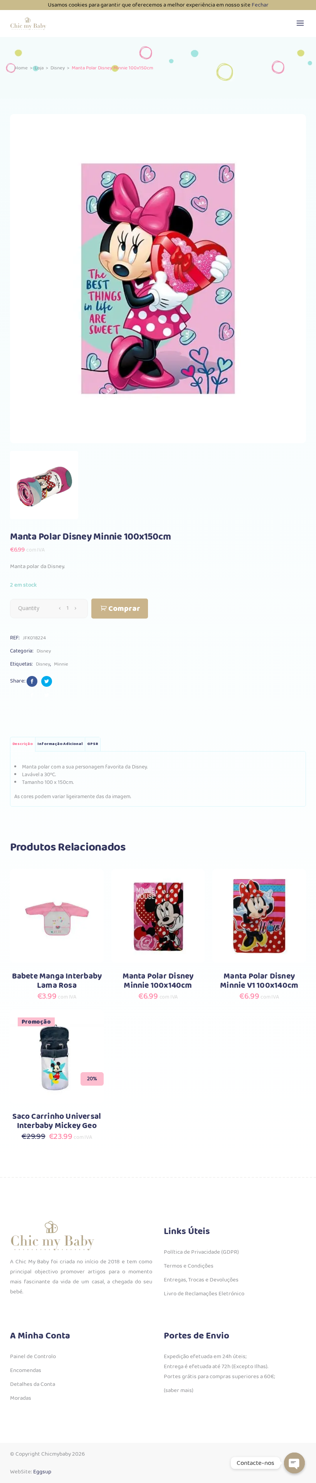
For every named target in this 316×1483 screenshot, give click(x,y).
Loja (39, 68)
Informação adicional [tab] (59, 744)
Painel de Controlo (33, 1356)
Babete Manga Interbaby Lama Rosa (57, 981)
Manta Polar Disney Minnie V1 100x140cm (259, 981)
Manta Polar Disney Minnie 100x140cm (158, 981)
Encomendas (25, 1370)
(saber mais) (178, 1390)
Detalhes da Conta (32, 1384)
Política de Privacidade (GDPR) (201, 1252)
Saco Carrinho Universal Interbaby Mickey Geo (56, 1121)
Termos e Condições (188, 1266)
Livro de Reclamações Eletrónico (204, 1293)
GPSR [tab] (92, 744)
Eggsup (42, 1471)
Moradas (20, 1398)
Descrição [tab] (22, 744)
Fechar (260, 5)
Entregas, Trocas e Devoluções (201, 1280)
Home (21, 68)
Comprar (124, 609)
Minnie (61, 664)
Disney (57, 68)
